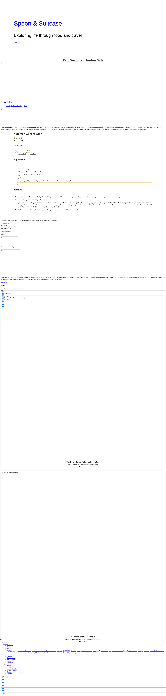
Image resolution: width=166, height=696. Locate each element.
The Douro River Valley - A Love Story (83, 462)
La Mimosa (105, 651)
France (9, 672)
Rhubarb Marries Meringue (83, 637)
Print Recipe (19, 145)
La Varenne (117, 651)
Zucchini (89, 652)
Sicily (18, 653)
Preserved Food (11, 658)
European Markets (12, 670)
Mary (25, 106)
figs (45, 651)
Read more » (4, 282)
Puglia (156, 651)
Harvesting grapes (80, 651)
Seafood (9, 661)
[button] (15, 167)
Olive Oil (9, 656)
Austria (9, 665)
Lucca (125, 651)
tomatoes (52, 653)
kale (102, 651)
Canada (9, 667)
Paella (135, 651)
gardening (66, 651)
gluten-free (73, 651)
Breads (9, 647)
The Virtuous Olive (51, 129)
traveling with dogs (59, 652)
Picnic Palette (7, 102)
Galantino (53, 651)
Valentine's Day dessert (68, 653)
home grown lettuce (88, 651)
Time (48, 653)
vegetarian (80, 653)
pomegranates (146, 651)
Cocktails (23, 651)
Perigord (141, 651)
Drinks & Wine (11, 651)
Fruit (8, 653)
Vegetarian (10, 662)
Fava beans (41, 651)
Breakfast (9, 648)
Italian (94, 651)
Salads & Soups (11, 659)
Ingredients (22, 154)
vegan (75, 653)
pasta (139, 651)
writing (85, 652)
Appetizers (10, 645)
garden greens (59, 651)
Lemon (121, 651)
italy (98, 650)
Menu (15, 42)
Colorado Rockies (12, 669)
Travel (5, 664)
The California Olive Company (28, 653)
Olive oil (131, 651)
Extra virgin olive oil (32, 651)
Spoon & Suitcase (38, 23)
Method (33, 154)
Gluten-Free (10, 655)
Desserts (9, 650)
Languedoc (112, 651)
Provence (152, 651)
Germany (9, 673)
